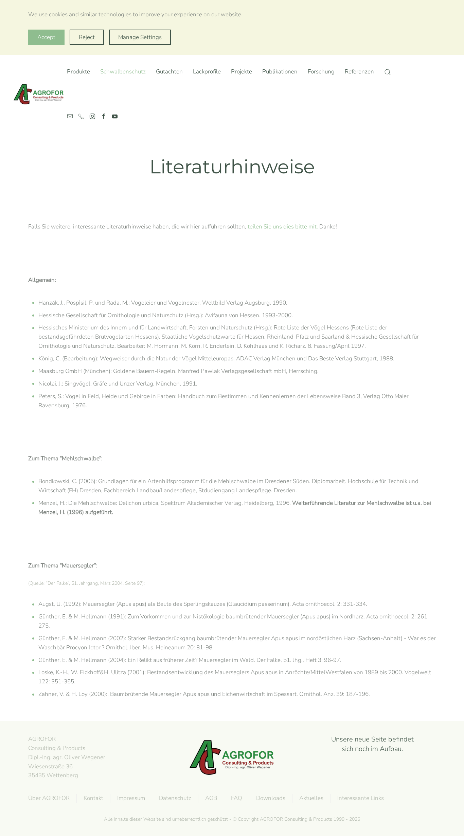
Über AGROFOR (49, 798)
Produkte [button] (78, 71)
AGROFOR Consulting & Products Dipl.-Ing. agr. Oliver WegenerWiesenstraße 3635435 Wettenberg (66, 757)
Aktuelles (311, 798)
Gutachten (169, 71)
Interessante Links (360, 798)
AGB (211, 798)
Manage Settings (140, 37)
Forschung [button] (321, 71)
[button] (387, 72)
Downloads (270, 798)
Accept (46, 37)
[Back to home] (40, 94)
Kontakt (93, 798)
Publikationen (280, 71)
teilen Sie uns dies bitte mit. (283, 227)
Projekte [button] (241, 71)
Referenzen (359, 71)
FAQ (236, 798)
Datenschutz (175, 798)
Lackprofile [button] (207, 71)
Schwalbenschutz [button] (123, 71)
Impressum (131, 798)
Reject (87, 37)
